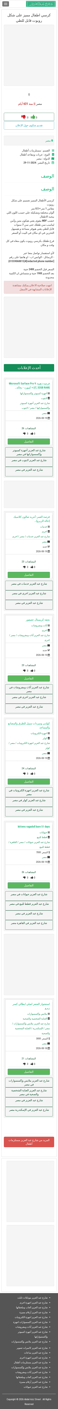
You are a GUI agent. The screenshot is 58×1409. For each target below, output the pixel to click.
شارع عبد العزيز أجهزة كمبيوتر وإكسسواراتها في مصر (29, 452)
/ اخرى (16, 536)
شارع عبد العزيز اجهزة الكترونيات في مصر (29, 792)
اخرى (44, 531)
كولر (45, 738)
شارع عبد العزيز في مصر (29, 469)
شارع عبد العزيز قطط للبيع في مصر (29, 903)
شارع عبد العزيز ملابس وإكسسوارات (32, 1023)
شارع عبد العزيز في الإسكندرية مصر (29, 1109)
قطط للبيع (42, 837)
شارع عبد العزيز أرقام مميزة (33, 1312)
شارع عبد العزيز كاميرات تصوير (32, 1347)
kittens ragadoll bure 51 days (34, 826)
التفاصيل (28, 441)
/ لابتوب (26, 407)
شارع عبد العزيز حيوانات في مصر (29, 894)
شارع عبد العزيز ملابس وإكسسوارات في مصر (29, 1082)
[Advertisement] (29, 55)
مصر (44, 413)
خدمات (43, 526)
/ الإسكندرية (39, 1028)
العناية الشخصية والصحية (35, 1018)
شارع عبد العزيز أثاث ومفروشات (34, 635)
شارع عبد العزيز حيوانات (38, 842)
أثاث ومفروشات (39, 625)
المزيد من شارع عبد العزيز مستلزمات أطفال (29, 1142)
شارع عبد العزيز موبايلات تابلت (32, 1297)
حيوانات (43, 832)
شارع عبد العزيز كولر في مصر (29, 800)
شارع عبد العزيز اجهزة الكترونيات (33, 743)
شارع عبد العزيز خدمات (38, 536)
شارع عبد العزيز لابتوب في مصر (29, 460)
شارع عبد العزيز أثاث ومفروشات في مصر (29, 689)
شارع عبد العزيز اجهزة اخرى (34, 1302)
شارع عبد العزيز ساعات (36, 1352)
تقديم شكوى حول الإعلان (29, 125)
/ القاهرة (14, 842)
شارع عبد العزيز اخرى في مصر (29, 593)
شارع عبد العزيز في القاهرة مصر (29, 923)
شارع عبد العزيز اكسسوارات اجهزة (30, 1322)
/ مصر (33, 407)
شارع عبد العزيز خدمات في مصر (29, 583)
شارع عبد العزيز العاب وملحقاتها (32, 1307)
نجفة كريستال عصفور (38, 619)
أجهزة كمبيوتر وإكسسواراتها (33, 393)
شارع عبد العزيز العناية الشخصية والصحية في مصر (29, 1092)
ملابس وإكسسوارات (37, 1013)
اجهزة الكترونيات (39, 733)
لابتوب (44, 398)
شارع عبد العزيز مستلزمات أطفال (31, 1362)
